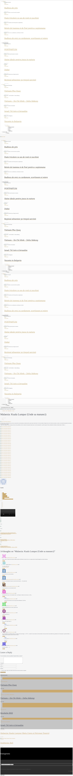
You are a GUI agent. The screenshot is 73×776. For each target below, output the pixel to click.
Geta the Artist (3, 540)
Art (8, 128)
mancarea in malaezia (5, 497)
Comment (1, 663)
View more (6, 4)
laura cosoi (4, 494)
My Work (8, 125)
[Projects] (0, 531)
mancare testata (4, 496)
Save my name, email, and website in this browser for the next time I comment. (14, 670)
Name (1, 664)
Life (6, 410)
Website (1, 668)
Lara (3, 704)
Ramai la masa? (11, 126)
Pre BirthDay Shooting (5, 533)
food (3, 492)
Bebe (3, 703)
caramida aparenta (8, 579)
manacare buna (4, 495)
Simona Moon (8, 586)
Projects (9, 127)
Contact (7, 132)
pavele (7, 572)
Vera (3, 706)
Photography (10, 410)
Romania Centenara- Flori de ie (7, 540)
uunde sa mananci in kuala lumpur (7, 499)
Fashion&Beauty (5, 42)
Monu (7, 557)
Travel (3, 84)
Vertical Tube (4, 131)
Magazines (10, 130)
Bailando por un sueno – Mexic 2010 (8, 547)
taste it (3, 498)
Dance (9, 129)
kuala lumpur (4, 493)
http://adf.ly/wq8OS (5, 567)
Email (1, 666)
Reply (3, 568)
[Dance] (0, 544)
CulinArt (4, 1)
